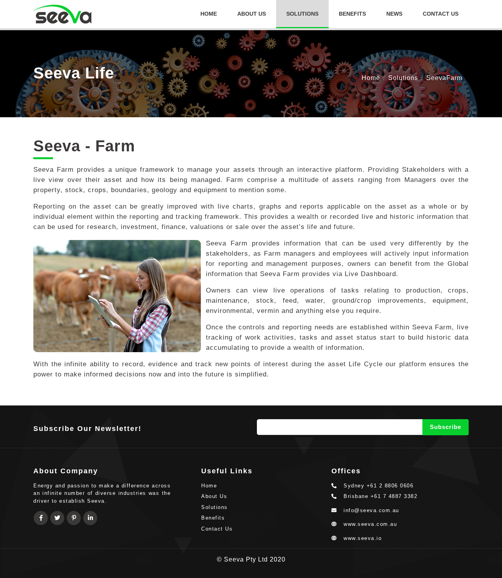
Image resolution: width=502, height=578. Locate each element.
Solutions (302, 14)
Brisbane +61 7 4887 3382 (377, 496)
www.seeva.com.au (367, 524)
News (394, 14)
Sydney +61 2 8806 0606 (375, 486)
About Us (214, 496)
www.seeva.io (359, 538)
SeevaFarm (444, 78)
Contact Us (440, 14)
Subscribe (445, 427)
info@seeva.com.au (371, 510)
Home (208, 14)
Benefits (352, 14)
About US (251, 14)
